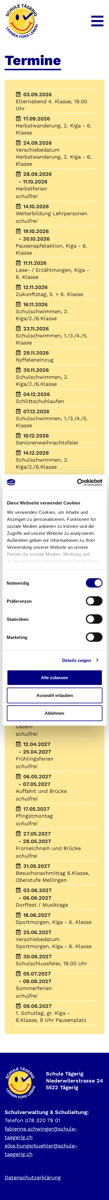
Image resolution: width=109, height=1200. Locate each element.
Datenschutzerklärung (33, 1177)
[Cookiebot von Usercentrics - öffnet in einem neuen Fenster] (77, 482)
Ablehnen (54, 713)
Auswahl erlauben (54, 695)
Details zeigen (76, 660)
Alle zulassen (54, 677)
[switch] (94, 601)
